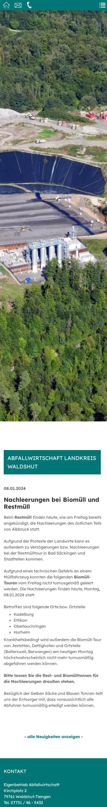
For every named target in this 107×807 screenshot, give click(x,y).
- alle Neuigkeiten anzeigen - (53, 736)
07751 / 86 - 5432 (27, 802)
